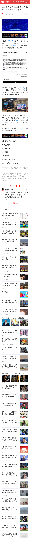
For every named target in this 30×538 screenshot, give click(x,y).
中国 (7, 116)
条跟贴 (14, 203)
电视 (17, 120)
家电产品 (23, 88)
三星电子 (11, 41)
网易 (2, 2)
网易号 (7, 2)
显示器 (13, 45)
